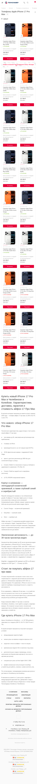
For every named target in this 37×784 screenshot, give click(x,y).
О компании (13, 692)
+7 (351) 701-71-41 (19, 722)
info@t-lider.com (19, 725)
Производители (12, 695)
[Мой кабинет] (31, 2)
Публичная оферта (20, 742)
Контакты (27, 698)
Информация (26, 695)
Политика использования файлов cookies (20, 738)
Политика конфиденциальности (20, 734)
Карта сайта (18, 701)
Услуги (17, 698)
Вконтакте (18, 717)
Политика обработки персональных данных (18, 705)
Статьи (8, 698)
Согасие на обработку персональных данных (18, 710)
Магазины (24, 692)
